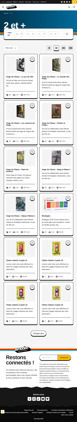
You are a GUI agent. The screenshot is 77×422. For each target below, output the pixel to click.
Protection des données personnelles (16, 412)
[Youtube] (69, 2)
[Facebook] (61, 2)
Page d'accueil (29, 410)
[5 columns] (63, 48)
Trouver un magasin (36, 1)
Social (71, 412)
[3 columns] (49, 48)
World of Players (43, 1)
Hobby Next (15, 1)
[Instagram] (64, 2)
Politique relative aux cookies (56, 412)
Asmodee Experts (9, 1)
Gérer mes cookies (67, 415)
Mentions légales (37, 412)
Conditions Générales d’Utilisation (62, 410)
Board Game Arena (28, 1)
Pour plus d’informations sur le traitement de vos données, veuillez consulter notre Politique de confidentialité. (54, 380)
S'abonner (64, 357)
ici (57, 371)
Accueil (3, 1)
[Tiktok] (38, 399)
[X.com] (67, 2)
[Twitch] (47, 399)
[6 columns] (70, 48)
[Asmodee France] (11, 7)
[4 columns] (56, 48)
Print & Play (21, 1)
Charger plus (38, 333)
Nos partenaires (42, 410)
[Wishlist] (74, 7)
